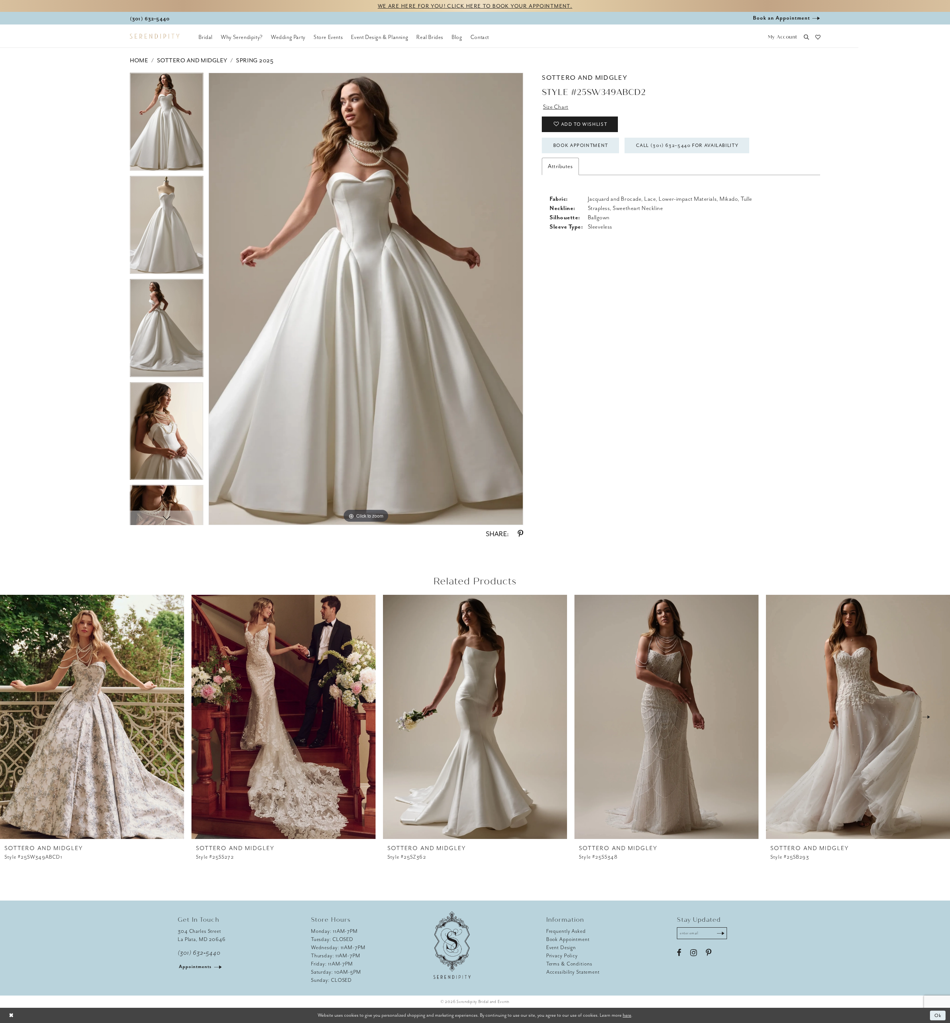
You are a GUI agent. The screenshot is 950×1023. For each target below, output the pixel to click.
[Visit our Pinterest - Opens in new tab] (708, 952)
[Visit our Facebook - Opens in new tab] (679, 952)
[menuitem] (205, 37)
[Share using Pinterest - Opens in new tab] (520, 533)
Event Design (561, 947)
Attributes (560, 166)
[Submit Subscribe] (720, 933)
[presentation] (92, 717)
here (627, 1015)
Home (139, 60)
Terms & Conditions (569, 964)
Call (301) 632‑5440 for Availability (687, 145)
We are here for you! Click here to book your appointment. (475, 6)
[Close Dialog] (11, 1015)
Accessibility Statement (573, 972)
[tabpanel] (166, 124)
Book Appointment (580, 145)
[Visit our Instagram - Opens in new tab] (693, 952)
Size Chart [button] (555, 107)
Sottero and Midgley (192, 60)
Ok (938, 1015)
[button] (782, 37)
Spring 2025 (254, 60)
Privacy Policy (562, 955)
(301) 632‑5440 (199, 953)
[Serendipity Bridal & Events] (154, 36)
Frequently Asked (566, 931)
